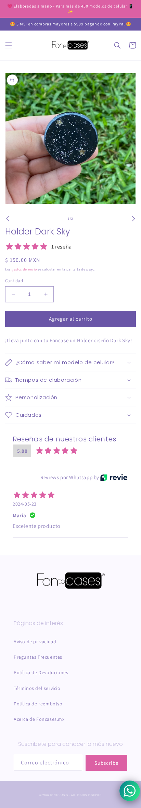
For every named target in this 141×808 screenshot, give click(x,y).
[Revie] (113, 477)
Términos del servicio (37, 688)
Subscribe (106, 763)
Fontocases (59, 795)
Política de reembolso (38, 704)
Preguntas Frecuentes (38, 657)
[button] (8, 45)
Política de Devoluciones (41, 672)
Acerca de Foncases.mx (39, 719)
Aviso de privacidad (35, 641)
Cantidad (14, 281)
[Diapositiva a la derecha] (133, 218)
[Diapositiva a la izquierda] (7, 218)
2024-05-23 (25, 504)
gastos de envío (24, 269)
